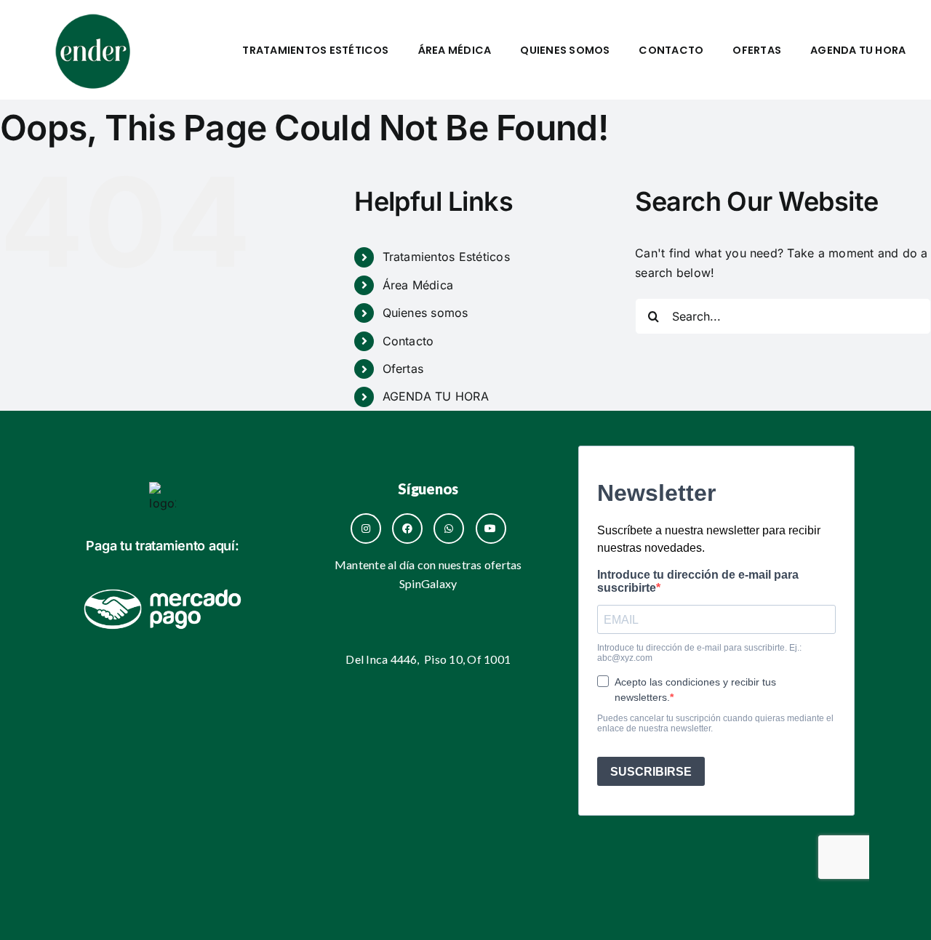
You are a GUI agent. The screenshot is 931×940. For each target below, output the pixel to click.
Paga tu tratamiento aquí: (162, 545)
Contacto (671, 50)
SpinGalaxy (428, 583)
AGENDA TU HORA (858, 50)
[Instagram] (366, 528)
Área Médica (455, 50)
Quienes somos (565, 50)
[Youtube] (491, 528)
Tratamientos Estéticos (315, 50)
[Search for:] (783, 315)
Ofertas (756, 50)
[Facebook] (407, 528)
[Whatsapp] (448, 528)
